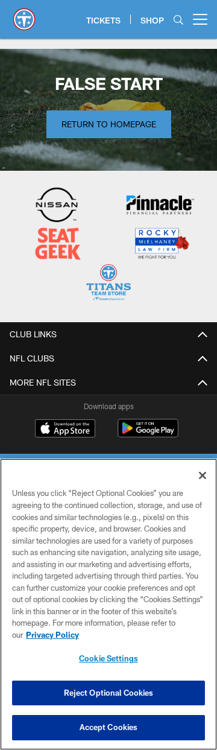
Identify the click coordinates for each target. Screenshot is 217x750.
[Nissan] (56, 206)
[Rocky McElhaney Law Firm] (161, 244)
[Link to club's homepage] (24, 14)
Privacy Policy (52, 635)
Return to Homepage (108, 124)
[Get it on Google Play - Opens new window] (148, 434)
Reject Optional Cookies (109, 693)
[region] (108, 604)
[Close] (202, 475)
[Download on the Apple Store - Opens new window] (65, 429)
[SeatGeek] (58, 244)
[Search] (178, 19)
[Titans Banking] (160, 206)
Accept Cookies (109, 727)
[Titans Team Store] (108, 283)
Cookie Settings (108, 658)
